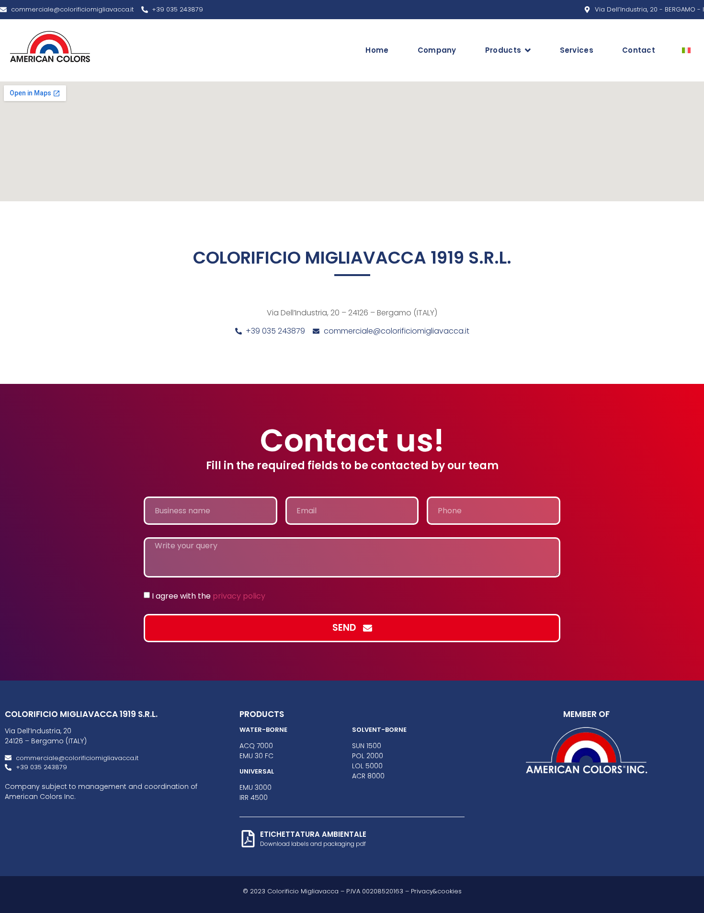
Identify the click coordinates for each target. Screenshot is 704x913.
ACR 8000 (368, 776)
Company (437, 50)
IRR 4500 (253, 797)
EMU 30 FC (256, 756)
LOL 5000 (367, 766)
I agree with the (208, 595)
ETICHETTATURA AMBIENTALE (313, 834)
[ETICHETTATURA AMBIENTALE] (248, 838)
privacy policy (239, 595)
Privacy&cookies (436, 891)
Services (576, 50)
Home (376, 50)
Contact (638, 50)
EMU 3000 (255, 787)
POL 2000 (367, 756)
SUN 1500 (366, 746)
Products (503, 50)
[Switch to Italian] (686, 50)
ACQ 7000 (256, 746)
